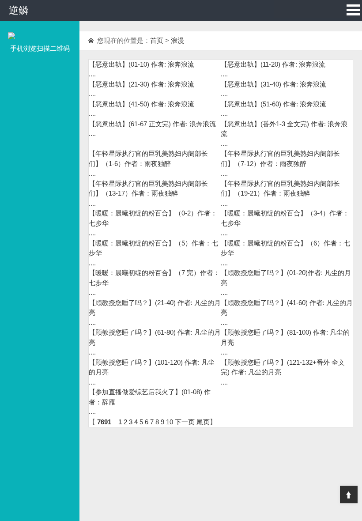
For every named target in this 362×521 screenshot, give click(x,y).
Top (349, 494)
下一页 (185, 422)
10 (169, 422)
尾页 (203, 422)
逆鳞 (18, 10)
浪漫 (177, 40)
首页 (156, 40)
